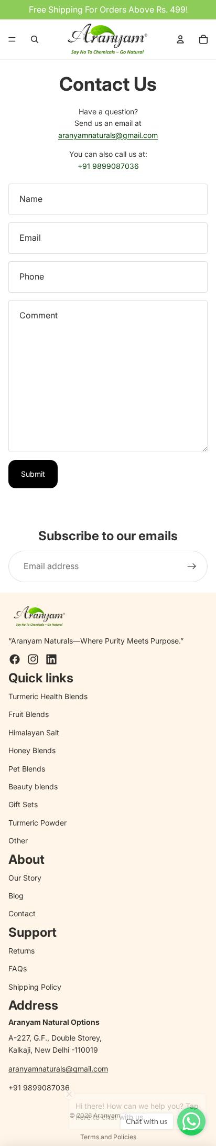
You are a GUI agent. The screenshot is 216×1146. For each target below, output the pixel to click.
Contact (22, 913)
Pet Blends (26, 768)
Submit (33, 473)
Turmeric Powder (37, 822)
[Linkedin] (51, 659)
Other (18, 840)
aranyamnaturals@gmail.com (108, 135)
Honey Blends (32, 750)
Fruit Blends (28, 714)
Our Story (24, 877)
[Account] (180, 39)
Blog (16, 895)
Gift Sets (23, 804)
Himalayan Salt (33, 732)
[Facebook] (14, 659)
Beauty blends (33, 786)
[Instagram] (33, 659)
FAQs (17, 968)
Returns (21, 950)
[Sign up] (192, 566)
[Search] (34, 39)
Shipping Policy (34, 986)
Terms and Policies (108, 1137)
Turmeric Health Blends (48, 696)
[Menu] (12, 39)
